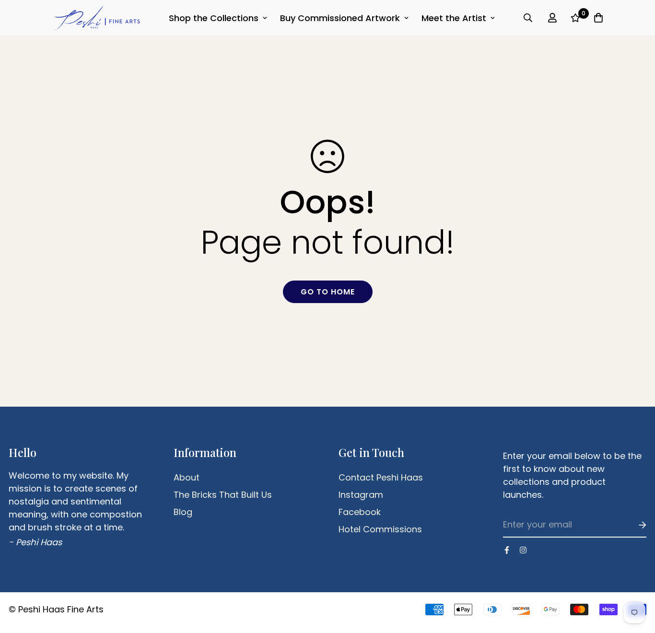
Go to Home (328, 291)
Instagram (361, 495)
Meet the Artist (453, 18)
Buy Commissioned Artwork (340, 18)
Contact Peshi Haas (381, 477)
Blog (183, 512)
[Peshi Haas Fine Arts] (97, 17)
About (186, 477)
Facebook (360, 512)
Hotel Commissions (380, 529)
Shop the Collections (213, 18)
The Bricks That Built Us (223, 495)
